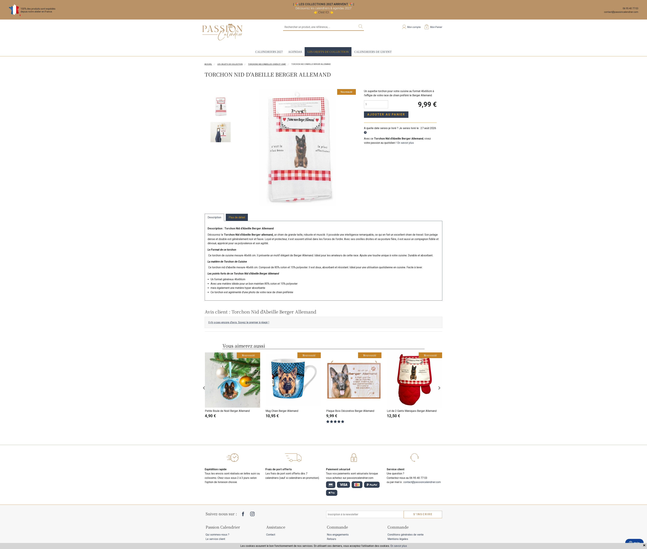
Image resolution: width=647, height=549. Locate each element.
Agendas (295, 51)
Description (214, 217)
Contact (270, 534)
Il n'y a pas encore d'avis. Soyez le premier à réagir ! (238, 322)
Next (440, 388)
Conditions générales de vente (406, 534)
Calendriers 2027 (269, 51)
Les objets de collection (328, 51)
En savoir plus (405, 142)
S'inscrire (423, 514)
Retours (331, 539)
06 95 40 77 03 (630, 8)
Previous (206, 388)
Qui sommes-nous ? (217, 534)
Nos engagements (338, 534)
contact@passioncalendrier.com (621, 12)
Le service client (215, 539)
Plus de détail (237, 217)
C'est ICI (323, 12)
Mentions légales (398, 539)
